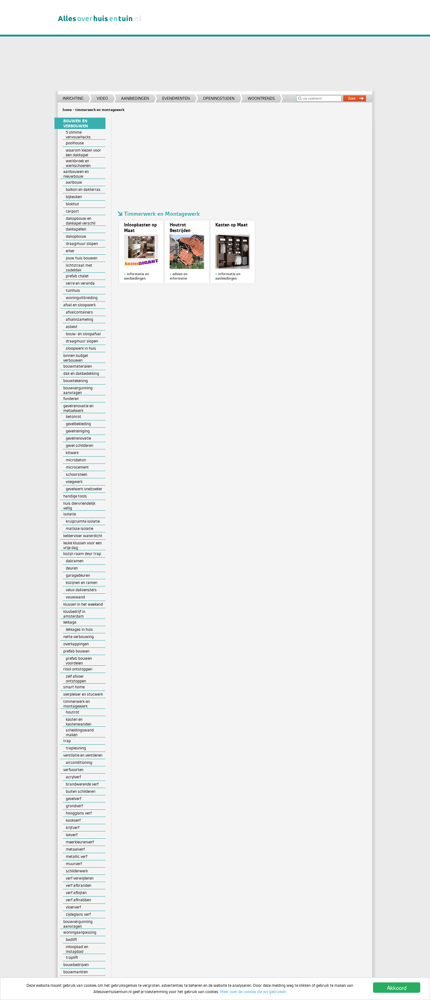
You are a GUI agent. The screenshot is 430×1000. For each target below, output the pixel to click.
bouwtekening (75, 380)
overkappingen (76, 644)
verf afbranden (78, 885)
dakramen (74, 560)
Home (67, 110)
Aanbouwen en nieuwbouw (76, 174)
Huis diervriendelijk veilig (79, 505)
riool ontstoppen (77, 669)
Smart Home (74, 687)
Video (102, 98)
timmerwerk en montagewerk (76, 703)
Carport (72, 211)
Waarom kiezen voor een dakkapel (83, 152)
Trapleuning (76, 748)
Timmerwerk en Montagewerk (99, 110)
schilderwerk (77, 871)
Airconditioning (79, 762)
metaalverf (75, 849)
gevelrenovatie (78, 438)
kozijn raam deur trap (82, 553)
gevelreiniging (78, 431)
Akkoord (396, 988)
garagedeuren (78, 575)
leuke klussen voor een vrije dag (82, 545)
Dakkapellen (76, 229)
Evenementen (176, 98)
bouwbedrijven (76, 964)
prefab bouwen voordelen (79, 660)
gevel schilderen (79, 445)
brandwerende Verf (82, 784)
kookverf (73, 820)
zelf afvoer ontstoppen (76, 678)
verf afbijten (76, 892)
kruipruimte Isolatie (83, 521)
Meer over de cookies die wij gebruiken (253, 991)
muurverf (74, 863)
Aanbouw (74, 182)
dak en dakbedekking (81, 373)
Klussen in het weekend (83, 604)
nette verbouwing (78, 636)
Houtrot (72, 712)
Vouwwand (75, 597)
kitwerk (72, 452)
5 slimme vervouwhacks (78, 134)
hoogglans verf (79, 813)
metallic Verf (76, 856)
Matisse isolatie (79, 528)
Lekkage (69, 622)
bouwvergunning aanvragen (78, 390)
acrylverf (73, 777)
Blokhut (72, 204)
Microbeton (76, 460)
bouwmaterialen (77, 366)
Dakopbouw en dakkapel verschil (80, 220)
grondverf (74, 805)
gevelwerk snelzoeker (84, 488)
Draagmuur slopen (82, 243)
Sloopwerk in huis (81, 348)
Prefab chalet (77, 276)
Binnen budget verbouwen (75, 358)
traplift (72, 957)
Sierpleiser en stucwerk (83, 694)
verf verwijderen (79, 878)
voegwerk (74, 481)
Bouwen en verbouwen (75, 124)
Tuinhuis (73, 290)
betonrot (73, 416)
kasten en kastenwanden (78, 721)
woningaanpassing (79, 932)
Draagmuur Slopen (82, 341)
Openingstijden (219, 98)
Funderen (71, 398)
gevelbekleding (78, 423)
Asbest (71, 326)
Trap (67, 740)
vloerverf (73, 907)
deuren (72, 568)
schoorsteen (76, 474)
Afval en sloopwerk (79, 305)
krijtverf (72, 827)
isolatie (69, 514)
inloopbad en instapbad (77, 949)
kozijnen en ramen (81, 582)
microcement (77, 467)
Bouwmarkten (75, 971)
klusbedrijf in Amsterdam (74, 614)
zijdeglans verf (78, 914)
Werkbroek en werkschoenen (78, 163)
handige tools (75, 496)
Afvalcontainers (79, 312)
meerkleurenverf (80, 842)
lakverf (71, 834)
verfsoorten (73, 769)
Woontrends (261, 98)
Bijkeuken (74, 196)
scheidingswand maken (80, 732)
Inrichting (73, 98)
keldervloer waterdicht (82, 535)
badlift (71, 939)
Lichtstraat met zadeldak (79, 267)
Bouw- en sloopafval (83, 333)
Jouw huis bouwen (81, 258)
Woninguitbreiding (82, 297)
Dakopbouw (76, 236)
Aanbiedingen (135, 98)
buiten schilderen (80, 791)
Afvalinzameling (79, 319)
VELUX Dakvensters (81, 589)
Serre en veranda (80, 283)
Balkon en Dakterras (83, 189)
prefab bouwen (76, 651)
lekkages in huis (79, 629)
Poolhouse (75, 143)
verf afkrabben (78, 899)
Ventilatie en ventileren (82, 755)
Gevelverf (73, 798)
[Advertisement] (260, 47)
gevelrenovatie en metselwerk (78, 408)
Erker (70, 250)
